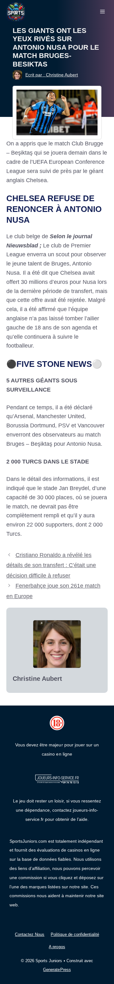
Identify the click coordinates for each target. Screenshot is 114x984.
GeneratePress (57, 969)
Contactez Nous (29, 934)
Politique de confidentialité (75, 934)
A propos (57, 946)
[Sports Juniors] (15, 11)
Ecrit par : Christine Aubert (51, 74)
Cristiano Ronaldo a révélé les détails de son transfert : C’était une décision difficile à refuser (51, 565)
